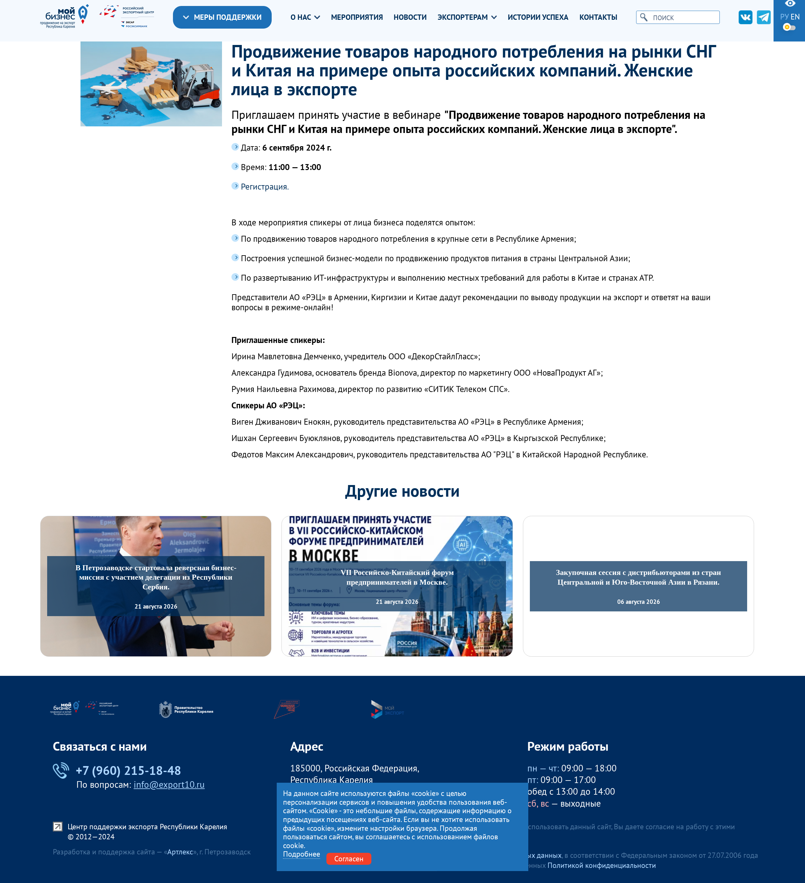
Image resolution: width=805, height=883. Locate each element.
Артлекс (180, 852)
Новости (410, 17)
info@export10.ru (169, 784)
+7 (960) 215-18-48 (128, 770)
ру (784, 16)
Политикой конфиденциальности (601, 865)
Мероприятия (357, 17)
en (795, 16)
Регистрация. (265, 186)
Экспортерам (463, 17)
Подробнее (301, 854)
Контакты (598, 17)
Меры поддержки (228, 17)
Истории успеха (538, 17)
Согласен (349, 859)
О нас (301, 17)
